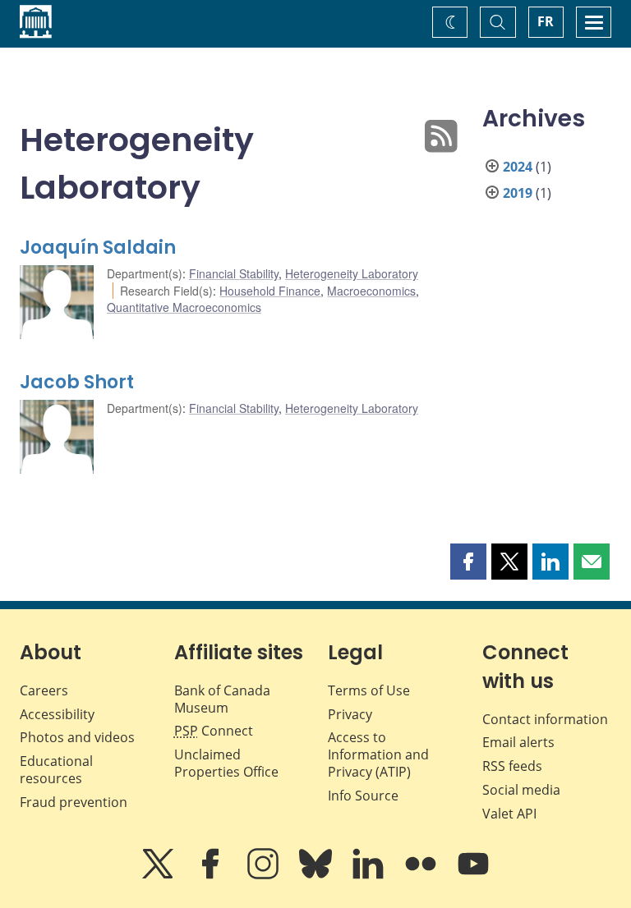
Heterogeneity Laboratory (351, 273)
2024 (517, 167)
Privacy (350, 714)
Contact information (545, 719)
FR (545, 21)
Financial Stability (234, 273)
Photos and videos (77, 737)
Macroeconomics (371, 290)
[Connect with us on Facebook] (212, 875)
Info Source (363, 795)
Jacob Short (77, 382)
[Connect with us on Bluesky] (317, 875)
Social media (521, 790)
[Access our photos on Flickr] (422, 875)
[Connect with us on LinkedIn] (369, 875)
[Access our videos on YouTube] (473, 875)
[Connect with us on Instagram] (264, 875)
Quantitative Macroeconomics (184, 307)
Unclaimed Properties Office (226, 763)
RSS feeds (512, 766)
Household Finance (269, 290)
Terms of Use (369, 690)
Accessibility (57, 714)
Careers (44, 690)
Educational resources (56, 769)
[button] (468, 561)
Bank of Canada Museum (222, 699)
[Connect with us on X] (159, 875)
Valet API (509, 814)
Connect (213, 731)
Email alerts (518, 742)
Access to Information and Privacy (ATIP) (378, 754)
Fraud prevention (73, 802)
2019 (517, 193)
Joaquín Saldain (98, 247)
